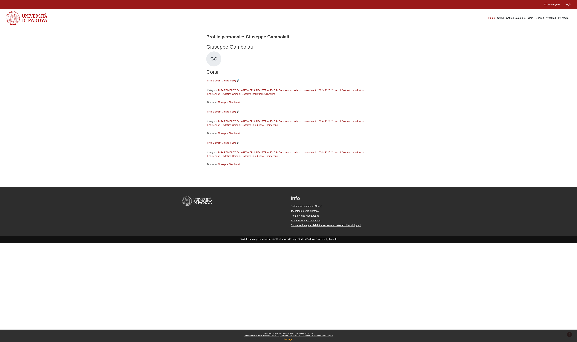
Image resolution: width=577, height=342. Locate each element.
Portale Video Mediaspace (305, 215)
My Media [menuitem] (563, 18)
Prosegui (288, 339)
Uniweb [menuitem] (540, 18)
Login (568, 4)
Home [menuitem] (491, 18)
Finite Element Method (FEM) (221, 80)
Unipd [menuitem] (500, 18)
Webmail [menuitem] (551, 18)
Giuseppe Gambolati (229, 102)
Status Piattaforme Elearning (306, 220)
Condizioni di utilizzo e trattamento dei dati (261, 335)
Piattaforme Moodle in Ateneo (306, 206)
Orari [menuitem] (530, 18)
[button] (551, 4)
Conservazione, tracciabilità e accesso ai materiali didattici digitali (306, 335)
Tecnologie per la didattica (305, 211)
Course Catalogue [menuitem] (516, 18)
